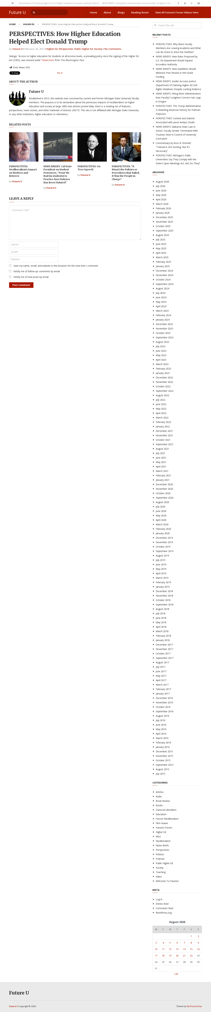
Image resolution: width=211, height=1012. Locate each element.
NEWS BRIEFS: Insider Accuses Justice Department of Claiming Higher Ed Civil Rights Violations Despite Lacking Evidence (178, 85)
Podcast (160, 858)
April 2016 (161, 733)
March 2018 (162, 631)
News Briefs (162, 845)
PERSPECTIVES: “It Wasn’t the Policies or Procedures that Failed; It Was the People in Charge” (125, 173)
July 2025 (160, 239)
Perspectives (66, 48)
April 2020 (161, 519)
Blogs (121, 12)
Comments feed (164, 908)
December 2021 (164, 430)
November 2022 (164, 381)
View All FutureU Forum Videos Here (176, 12)
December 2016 (164, 698)
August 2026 (162, 181)
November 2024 (164, 275)
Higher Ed (28, 24)
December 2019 (164, 537)
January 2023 (163, 373)
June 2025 (161, 243)
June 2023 (161, 350)
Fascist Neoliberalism (167, 818)
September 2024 (164, 284)
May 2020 (161, 515)
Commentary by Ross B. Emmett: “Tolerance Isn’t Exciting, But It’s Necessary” (173, 147)
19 (170, 955)
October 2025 (163, 226)
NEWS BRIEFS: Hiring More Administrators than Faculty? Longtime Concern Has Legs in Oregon (137, 3)
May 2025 (161, 248)
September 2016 (164, 711)
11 (163, 949)
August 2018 (162, 609)
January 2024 (163, 319)
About (107, 12)
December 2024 (164, 270)
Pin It (59, 73)
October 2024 (163, 279)
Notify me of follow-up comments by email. (37, 271)
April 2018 (161, 626)
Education (161, 814)
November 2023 (164, 328)
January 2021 (163, 479)
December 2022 (164, 377)
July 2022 (160, 399)
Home (93, 12)
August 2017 (162, 662)
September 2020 (164, 497)
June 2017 (161, 671)
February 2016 (163, 742)
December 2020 (164, 484)
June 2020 (161, 511)
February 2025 (163, 261)
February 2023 (163, 368)
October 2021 (163, 439)
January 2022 (163, 426)
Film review (162, 823)
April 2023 (161, 359)
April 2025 (161, 252)
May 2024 (161, 301)
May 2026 (161, 195)
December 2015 (164, 751)
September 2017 (164, 657)
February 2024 (163, 315)
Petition (160, 854)
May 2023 (161, 355)
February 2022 (163, 422)
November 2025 (164, 221)
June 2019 (161, 564)
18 (163, 955)
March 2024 (162, 310)
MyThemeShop (194, 1006)
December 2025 (164, 217)
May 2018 (161, 622)
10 (156, 949)
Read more (48, 60)
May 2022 (161, 408)
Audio (159, 796)
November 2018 (164, 595)
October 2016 (163, 706)
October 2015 (163, 760)
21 (184, 955)
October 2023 (163, 333)
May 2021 (161, 462)
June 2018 (161, 617)
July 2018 (160, 613)
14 (184, 949)
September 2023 (164, 337)
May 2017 (161, 675)
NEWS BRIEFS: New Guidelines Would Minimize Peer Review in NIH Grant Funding (176, 72)
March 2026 (162, 203)
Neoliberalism (163, 841)
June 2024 (161, 297)
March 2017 (162, 684)
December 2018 (164, 591)
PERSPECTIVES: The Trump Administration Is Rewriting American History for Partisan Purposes (178, 109)
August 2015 (162, 769)
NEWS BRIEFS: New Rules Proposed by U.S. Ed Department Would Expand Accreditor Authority (176, 60)
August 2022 (162, 395)
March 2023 (162, 364)
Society (98, 48)
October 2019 (163, 546)
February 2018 (163, 635)
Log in (159, 899)
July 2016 (160, 720)
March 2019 (162, 577)
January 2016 (163, 747)
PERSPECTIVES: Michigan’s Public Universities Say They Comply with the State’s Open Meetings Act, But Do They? (178, 159)
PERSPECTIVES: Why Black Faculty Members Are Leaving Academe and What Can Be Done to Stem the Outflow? (178, 48)
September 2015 (164, 764)
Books (159, 805)
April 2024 (161, 306)
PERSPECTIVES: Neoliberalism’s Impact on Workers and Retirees (23, 171)
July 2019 (160, 560)
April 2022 (161, 413)
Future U (17, 12)
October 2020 (163, 493)
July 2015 (160, 773)
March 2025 (162, 257)
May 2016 (161, 729)
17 (156, 955)
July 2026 (160, 186)
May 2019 (161, 568)
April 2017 (161, 680)
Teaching (161, 872)
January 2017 (163, 693)
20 (177, 955)
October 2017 (163, 653)
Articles (160, 792)
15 (191, 949)
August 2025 (162, 235)
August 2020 (162, 502)
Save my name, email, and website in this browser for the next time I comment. (56, 265)
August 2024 (162, 288)
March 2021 (162, 471)
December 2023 (164, 324)
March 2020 (162, 524)
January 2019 (163, 586)
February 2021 (163, 475)
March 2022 (162, 417)
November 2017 (164, 649)
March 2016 (162, 738)
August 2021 (162, 448)
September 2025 (164, 230)
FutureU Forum (164, 827)
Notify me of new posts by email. (31, 276)
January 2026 (163, 212)
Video (159, 876)
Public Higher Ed (83, 48)
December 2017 (164, 644)
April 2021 (161, 466)
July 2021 (160, 453)
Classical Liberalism (166, 809)
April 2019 (161, 573)
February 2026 (163, 208)
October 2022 (163, 386)
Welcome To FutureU (167, 881)
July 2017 (160, 666)
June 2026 (161, 190)
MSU (158, 836)
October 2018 (163, 600)
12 (170, 949)
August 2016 (162, 715)
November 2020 (164, 488)
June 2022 (161, 404)
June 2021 (161, 457)
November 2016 (164, 702)
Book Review (163, 800)
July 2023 (160, 346)
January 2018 (163, 640)
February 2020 (163, 528)
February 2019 (163, 582)
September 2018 (164, 604)
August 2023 (162, 341)
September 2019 (164, 551)
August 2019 (162, 555)
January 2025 (163, 266)
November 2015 (164, 755)
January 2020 (163, 533)
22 (191, 955)
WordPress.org (164, 912)
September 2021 (164, 444)
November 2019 (164, 542)
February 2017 (163, 689)
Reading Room (140, 12)
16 (198, 949)
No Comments (113, 48)
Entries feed (162, 903)
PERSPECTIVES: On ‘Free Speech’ (88, 168)
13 (177, 949)
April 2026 (161, 199)
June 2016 (161, 724)
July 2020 (160, 506)
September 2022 (164, 390)
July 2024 (160, 292)
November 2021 (164, 435)
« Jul (176, 973)
